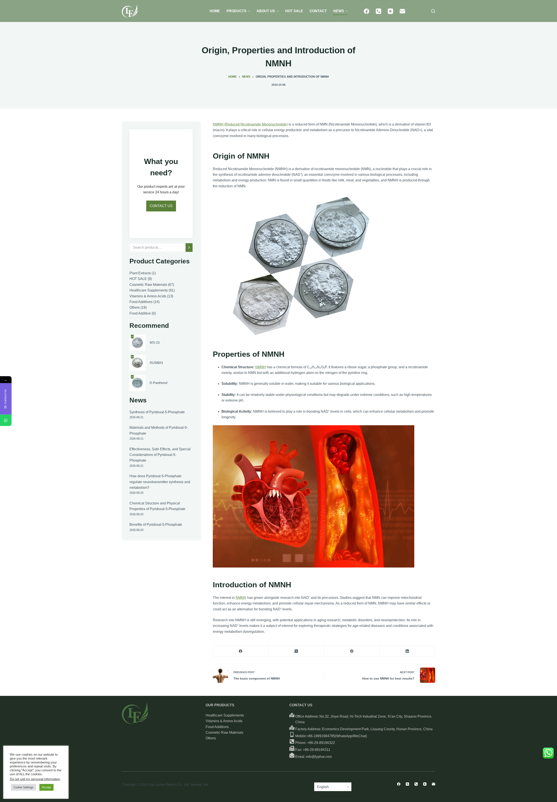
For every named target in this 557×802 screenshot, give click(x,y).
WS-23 (154, 342)
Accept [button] (46, 787)
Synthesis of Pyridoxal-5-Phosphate (157, 412)
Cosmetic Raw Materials (224, 732)
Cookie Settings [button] (23, 787)
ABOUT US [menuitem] (266, 11)
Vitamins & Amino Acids (224, 721)
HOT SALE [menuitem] (294, 11)
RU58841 (156, 362)
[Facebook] (366, 11)
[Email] (402, 11)
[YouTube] (390, 11)
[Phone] (378, 11)
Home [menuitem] (215, 11)
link (206, 784)
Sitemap (196, 784)
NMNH (260, 367)
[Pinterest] (351, 651)
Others (211, 738)
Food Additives (217, 727)
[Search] (189, 247)
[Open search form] (433, 11)
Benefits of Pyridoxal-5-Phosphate (155, 524)
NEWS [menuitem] (338, 11)
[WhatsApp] (6, 420)
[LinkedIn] (407, 651)
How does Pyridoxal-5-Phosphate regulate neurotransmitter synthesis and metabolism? (159, 481)
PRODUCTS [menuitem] (236, 11)
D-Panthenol (158, 383)
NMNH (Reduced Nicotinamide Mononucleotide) (250, 124)
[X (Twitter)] (296, 651)
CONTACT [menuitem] (318, 11)
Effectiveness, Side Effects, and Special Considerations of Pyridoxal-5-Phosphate (160, 454)
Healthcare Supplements (225, 715)
